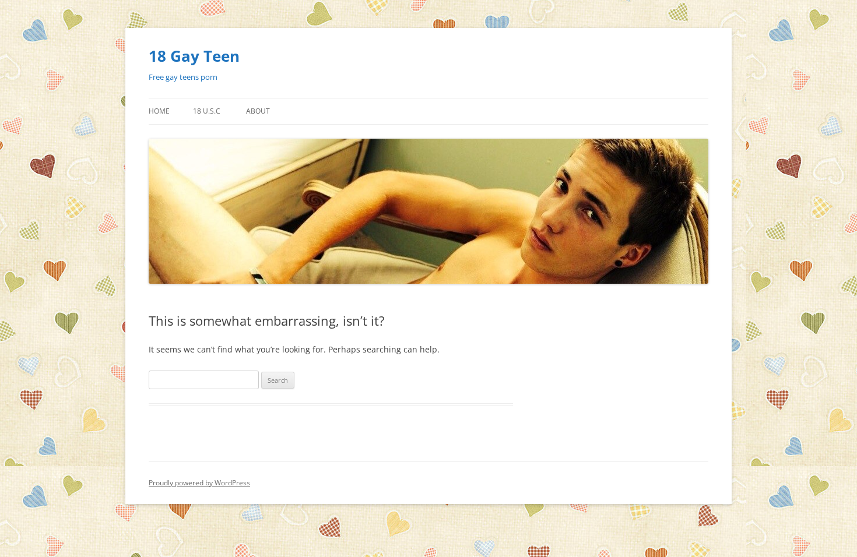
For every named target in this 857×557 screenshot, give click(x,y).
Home (159, 111)
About (258, 111)
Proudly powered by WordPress (199, 483)
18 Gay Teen (194, 55)
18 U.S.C (206, 111)
